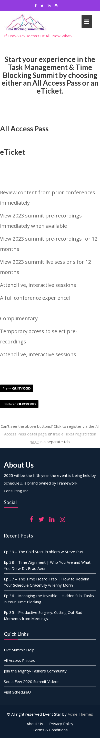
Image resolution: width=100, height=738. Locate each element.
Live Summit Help (19, 649)
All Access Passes (19, 660)
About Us (35, 723)
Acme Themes (80, 714)
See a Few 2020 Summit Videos (31, 681)
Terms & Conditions (50, 729)
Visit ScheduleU (17, 692)
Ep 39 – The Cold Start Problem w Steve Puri (43, 551)
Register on (9, 404)
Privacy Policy (61, 723)
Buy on (7, 388)
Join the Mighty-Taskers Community (35, 670)
